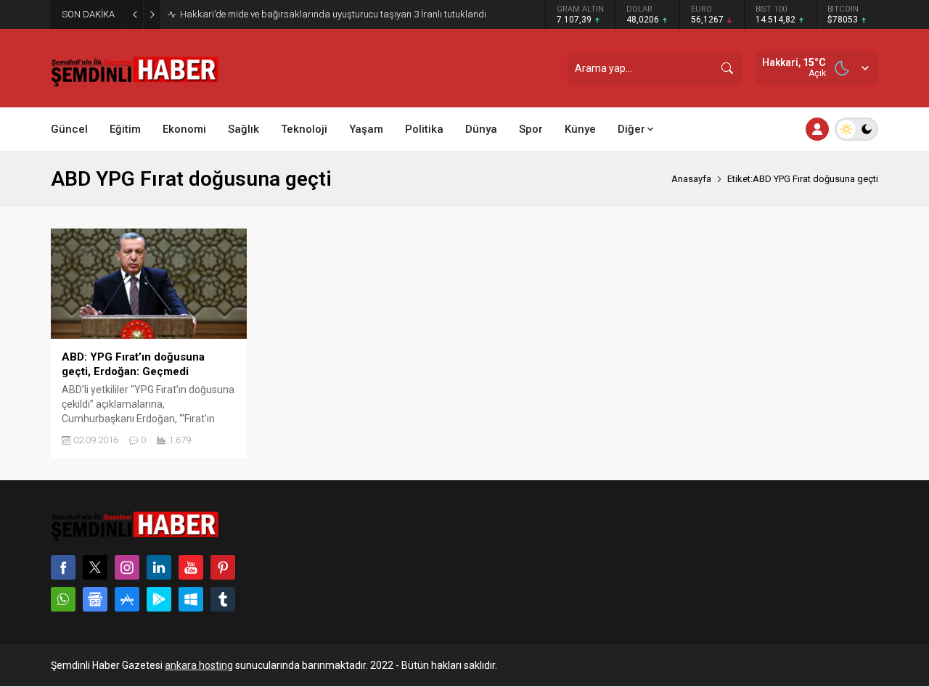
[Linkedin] (159, 567)
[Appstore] (127, 599)
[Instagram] (127, 567)
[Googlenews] (95, 599)
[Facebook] (63, 567)
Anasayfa (691, 178)
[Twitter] (95, 567)
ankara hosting (199, 665)
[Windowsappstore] (191, 599)
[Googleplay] (159, 599)
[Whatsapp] (63, 599)
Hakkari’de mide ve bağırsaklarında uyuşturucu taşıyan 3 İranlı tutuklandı (333, 14)
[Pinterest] (222, 567)
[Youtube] (191, 567)
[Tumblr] (222, 599)
